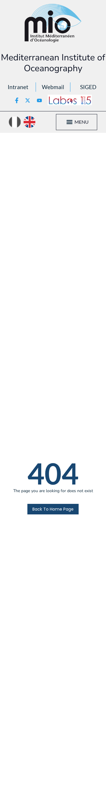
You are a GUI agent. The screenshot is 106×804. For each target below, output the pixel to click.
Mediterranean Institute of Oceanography (53, 62)
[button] (69, 122)
